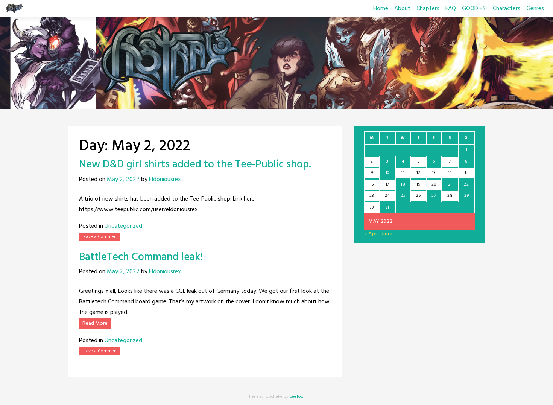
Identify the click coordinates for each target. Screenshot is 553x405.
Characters (506, 9)
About (402, 9)
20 (433, 184)
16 (372, 184)
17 (387, 184)
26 (418, 195)
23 (371, 195)
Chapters (427, 9)
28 (450, 195)
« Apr (370, 234)
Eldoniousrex (165, 179)
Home (380, 9)
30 (372, 207)
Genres (535, 9)
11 (402, 172)
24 (387, 195)
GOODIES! (474, 9)
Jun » (387, 234)
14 (450, 172)
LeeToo (297, 396)
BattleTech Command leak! (141, 257)
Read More (95, 323)
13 (434, 172)
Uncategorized (123, 226)
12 (418, 172)
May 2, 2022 (123, 179)
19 (418, 184)
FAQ (450, 9)
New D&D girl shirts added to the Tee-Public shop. (195, 164)
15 (466, 172)
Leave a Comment (99, 237)
